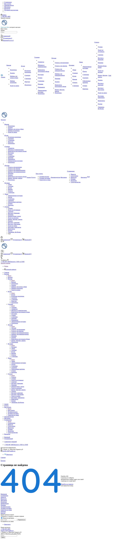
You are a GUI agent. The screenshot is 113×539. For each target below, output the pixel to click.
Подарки (14, 347)
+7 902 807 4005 (5, 16)
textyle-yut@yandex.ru (8, 451)
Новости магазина (8, 518)
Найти (3, 537)
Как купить (11, 410)
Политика (4, 502)
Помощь (3, 505)
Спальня (13, 307)
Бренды (3, 513)
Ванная (13, 282)
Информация (5, 503)
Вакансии (4, 499)
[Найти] (1, 34)
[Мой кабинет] (2, 237)
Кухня (13, 294)
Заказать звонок (5, 263)
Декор (13, 361)
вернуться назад (68, 485)
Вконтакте (9, 454)
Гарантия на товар (6, 510)
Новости (3, 497)
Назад (9, 275)
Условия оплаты (5, 506)
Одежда (13, 377)
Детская (13, 328)
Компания (4, 494)
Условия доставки (6, 508)
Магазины (4, 500)
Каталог (10, 277)
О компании (11, 423)
